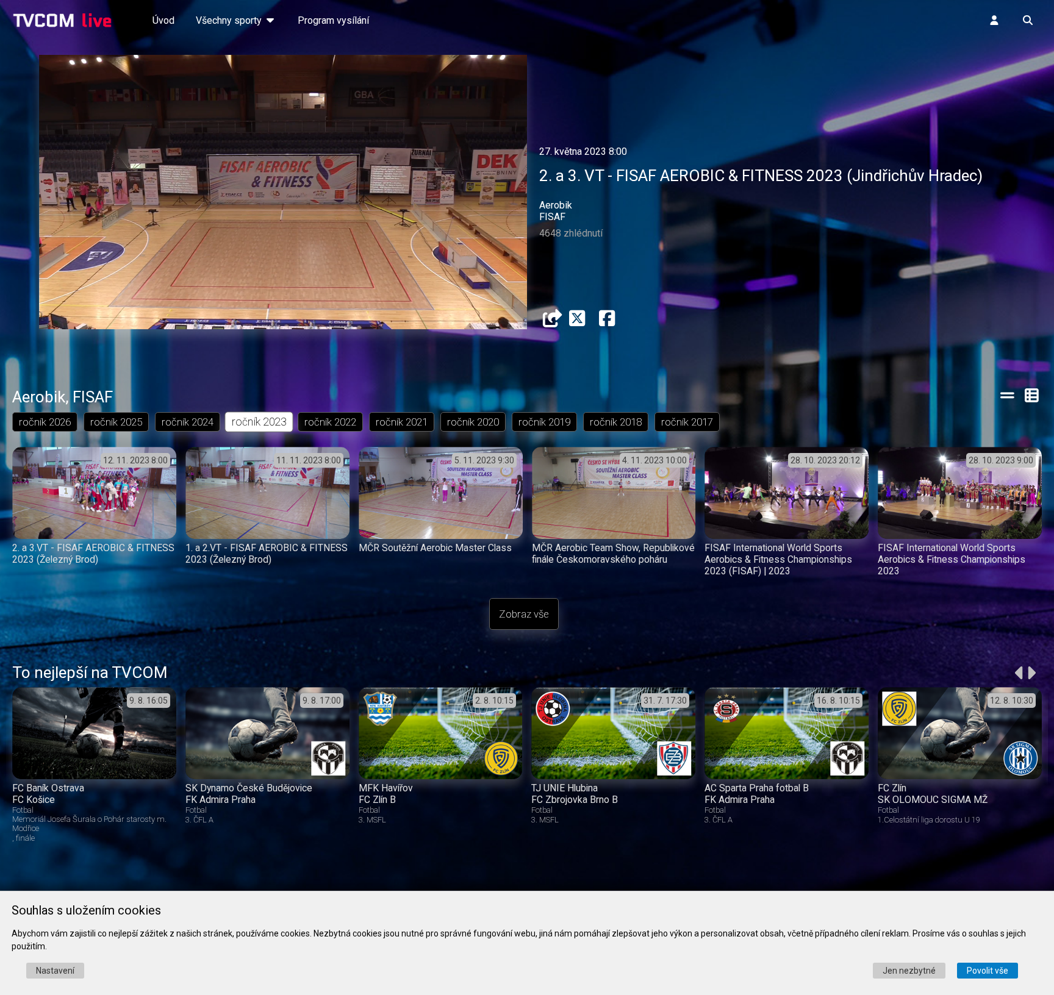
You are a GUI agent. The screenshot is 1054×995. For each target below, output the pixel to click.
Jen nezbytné (909, 970)
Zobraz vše (524, 614)
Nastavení (55, 970)
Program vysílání (333, 20)
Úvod (163, 20)
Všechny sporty (230, 20)
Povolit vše (987, 970)
